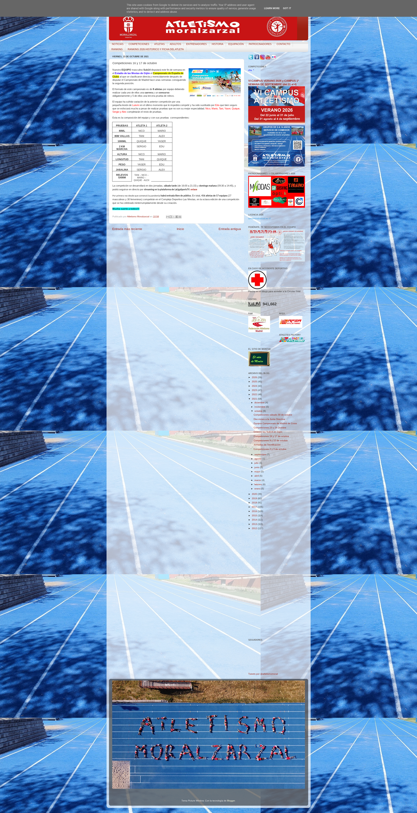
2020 (255, 494)
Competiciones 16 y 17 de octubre (271, 436)
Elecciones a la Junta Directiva (269, 419)
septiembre (260, 454)
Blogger (231, 800)
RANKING (117, 49)
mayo (257, 471)
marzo (258, 480)
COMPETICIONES (139, 44)
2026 (255, 377)
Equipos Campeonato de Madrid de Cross (275, 423)
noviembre (260, 407)
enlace (194, 189)
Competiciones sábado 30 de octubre (273, 415)
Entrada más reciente (127, 229)
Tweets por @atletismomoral (263, 674)
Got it (287, 8)
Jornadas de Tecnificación (267, 445)
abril (256, 476)
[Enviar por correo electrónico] (167, 216)
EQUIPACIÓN (236, 44)
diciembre (259, 402)
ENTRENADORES (196, 44)
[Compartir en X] (173, 216)
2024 (255, 386)
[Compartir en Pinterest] (180, 216)
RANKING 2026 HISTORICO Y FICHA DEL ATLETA (156, 49)
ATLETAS (159, 44)
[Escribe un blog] (170, 216)
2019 (255, 498)
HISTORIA (217, 44)
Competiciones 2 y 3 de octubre (270, 449)
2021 (255, 399)
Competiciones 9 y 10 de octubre (271, 440)
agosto (258, 459)
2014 (255, 520)
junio (257, 467)
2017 (255, 507)
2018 (255, 502)
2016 (255, 511)
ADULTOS (175, 44)
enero (257, 488)
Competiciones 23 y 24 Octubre (270, 427)
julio (256, 463)
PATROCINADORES (260, 44)
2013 (255, 524)
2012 (255, 528)
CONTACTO (283, 44)
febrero (258, 484)
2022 (255, 394)
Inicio (180, 229)
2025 (255, 381)
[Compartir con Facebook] (177, 216)
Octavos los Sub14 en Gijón (268, 432)
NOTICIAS (117, 44)
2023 (255, 390)
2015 (255, 515)
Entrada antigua (230, 229)
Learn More (272, 8)
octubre (258, 411)
